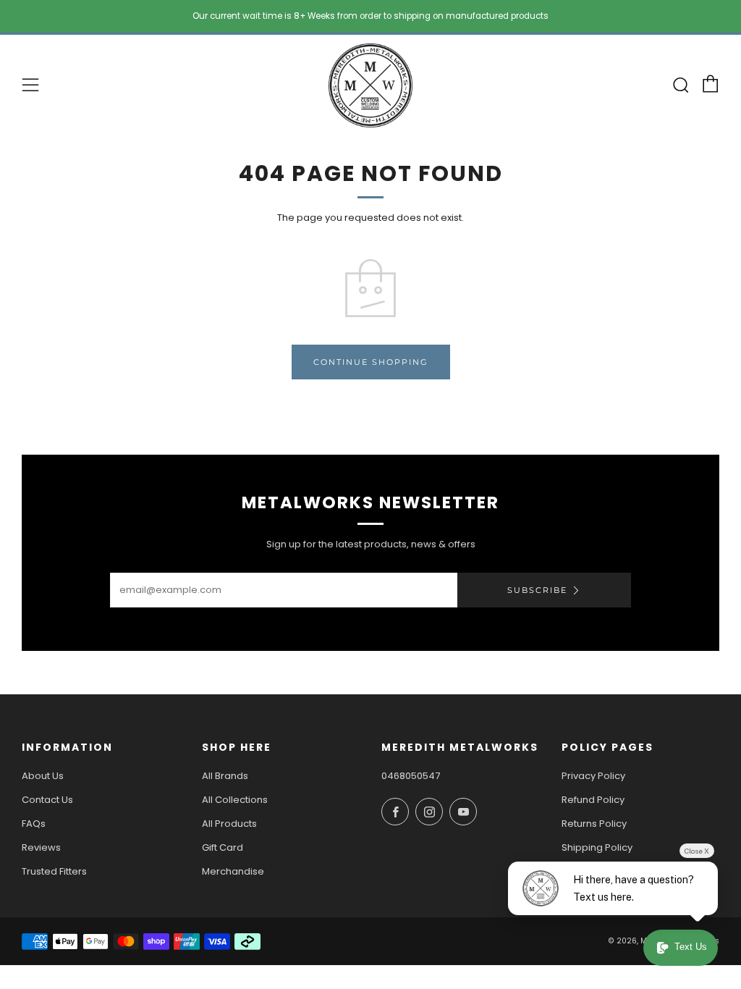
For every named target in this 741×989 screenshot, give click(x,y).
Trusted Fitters (54, 871)
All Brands (225, 776)
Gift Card (222, 847)
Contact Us (47, 800)
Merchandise (233, 871)
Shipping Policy (597, 847)
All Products (229, 823)
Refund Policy (593, 800)
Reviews (41, 847)
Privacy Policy (593, 776)
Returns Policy (594, 823)
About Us (43, 776)
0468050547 (410, 776)
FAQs (34, 823)
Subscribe (537, 590)
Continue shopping (370, 362)
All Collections (235, 800)
